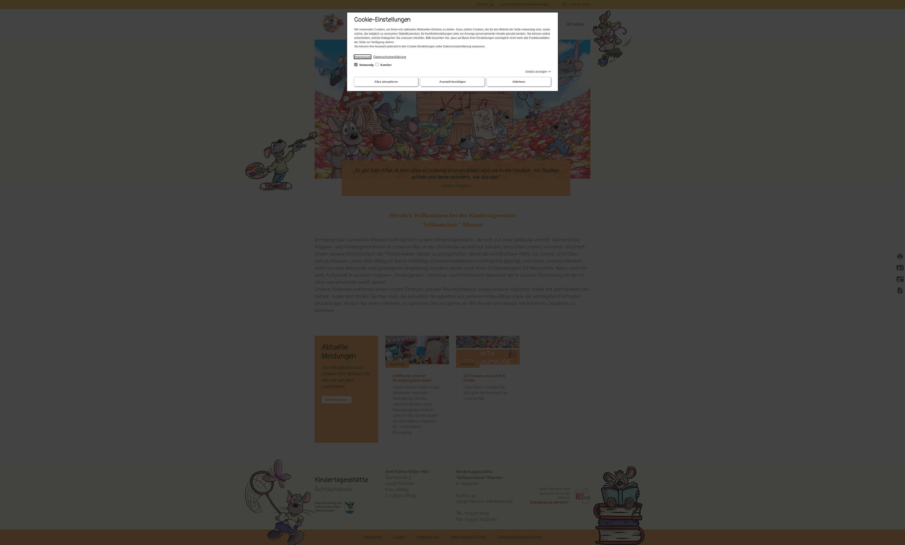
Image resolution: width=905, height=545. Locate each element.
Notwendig (366, 65)
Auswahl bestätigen (452, 81)
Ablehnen (518, 81)
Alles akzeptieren (386, 81)
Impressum (362, 57)
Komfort (385, 65)
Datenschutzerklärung (389, 57)
